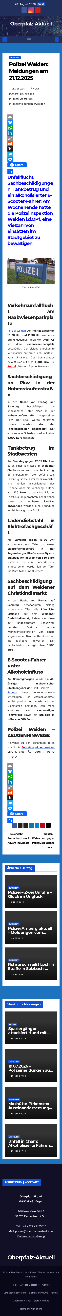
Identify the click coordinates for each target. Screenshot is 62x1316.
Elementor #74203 (38, 1292)
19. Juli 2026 (18, 1038)
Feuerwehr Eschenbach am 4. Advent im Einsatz (18, 838)
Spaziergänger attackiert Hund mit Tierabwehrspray (27, 1032)
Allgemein (14, 1062)
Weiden (21, 330)
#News (35, 88)
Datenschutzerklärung (31, 1236)
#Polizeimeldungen (21, 103)
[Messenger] (31, 159)
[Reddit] (31, 143)
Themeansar (31, 1276)
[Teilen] (31, 171)
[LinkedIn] (31, 133)
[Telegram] (31, 154)
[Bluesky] (31, 122)
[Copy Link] (31, 138)
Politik (12, 1024)
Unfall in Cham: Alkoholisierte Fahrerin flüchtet (30, 1145)
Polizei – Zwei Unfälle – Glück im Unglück (30, 894)
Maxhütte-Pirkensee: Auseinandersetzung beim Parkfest (28, 1107)
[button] (52, 39)
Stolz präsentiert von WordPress (20, 1272)
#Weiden (39, 103)
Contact (46, 1284)
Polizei (11, 330)
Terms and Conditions (31, 1308)
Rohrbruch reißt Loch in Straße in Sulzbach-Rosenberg (31, 968)
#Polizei (30, 93)
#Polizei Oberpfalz (20, 98)
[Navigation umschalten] (29, 39)
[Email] (31, 117)
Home (15, 1284)
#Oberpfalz (16, 93)
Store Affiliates (41, 1300)
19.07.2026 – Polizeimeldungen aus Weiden (30, 1070)
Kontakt (54, 1292)
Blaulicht (15, 58)
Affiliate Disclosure (30, 1284)
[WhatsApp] (31, 127)
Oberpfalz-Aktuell (31, 24)
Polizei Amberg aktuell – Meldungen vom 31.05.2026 (30, 932)
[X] (31, 149)
